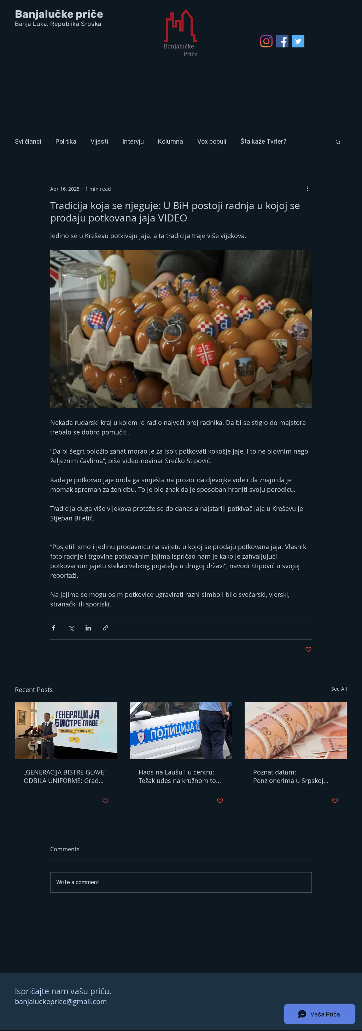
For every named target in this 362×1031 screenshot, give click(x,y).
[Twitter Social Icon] (298, 41)
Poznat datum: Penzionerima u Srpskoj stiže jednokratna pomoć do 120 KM (294, 776)
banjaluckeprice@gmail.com (61, 1001)
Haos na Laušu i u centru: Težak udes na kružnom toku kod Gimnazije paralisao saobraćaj (181, 776)
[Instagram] (266, 41)
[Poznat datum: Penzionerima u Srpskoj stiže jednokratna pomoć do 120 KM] (296, 730)
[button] (338, 141)
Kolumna (170, 141)
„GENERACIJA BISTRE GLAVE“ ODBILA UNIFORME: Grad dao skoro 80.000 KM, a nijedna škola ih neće (65, 776)
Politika (66, 141)
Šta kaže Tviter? (263, 141)
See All (339, 688)
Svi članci (28, 141)
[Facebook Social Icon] (282, 41)
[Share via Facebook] (53, 627)
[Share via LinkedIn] (88, 627)
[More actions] (307, 188)
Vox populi (211, 141)
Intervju (133, 141)
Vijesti (99, 141)
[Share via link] (105, 627)
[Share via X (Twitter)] (71, 627)
